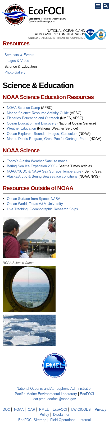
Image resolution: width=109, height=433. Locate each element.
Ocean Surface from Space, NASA (33, 199)
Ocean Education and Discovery (31, 123)
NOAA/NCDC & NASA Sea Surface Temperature (44, 171)
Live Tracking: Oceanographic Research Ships (42, 209)
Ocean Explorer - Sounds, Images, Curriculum (42, 134)
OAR (31, 409)
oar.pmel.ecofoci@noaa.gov (54, 399)
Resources (16, 43)
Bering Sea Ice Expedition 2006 (31, 166)
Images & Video (16, 61)
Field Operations (62, 420)
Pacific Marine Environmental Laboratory (46, 394)
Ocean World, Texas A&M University (35, 204)
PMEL (44, 409)
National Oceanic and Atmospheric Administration (54, 389)
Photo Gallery (14, 72)
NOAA (19, 409)
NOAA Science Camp (23, 108)
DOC (6, 409)
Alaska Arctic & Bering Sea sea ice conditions (42, 176)
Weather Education (21, 128)
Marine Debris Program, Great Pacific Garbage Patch (47, 139)
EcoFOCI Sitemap (32, 420)
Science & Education (20, 66)
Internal (85, 420)
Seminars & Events (19, 55)
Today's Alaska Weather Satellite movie (37, 161)
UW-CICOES (81, 409)
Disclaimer (61, 415)
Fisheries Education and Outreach (33, 118)
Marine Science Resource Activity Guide (38, 113)
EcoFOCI (87, 394)
